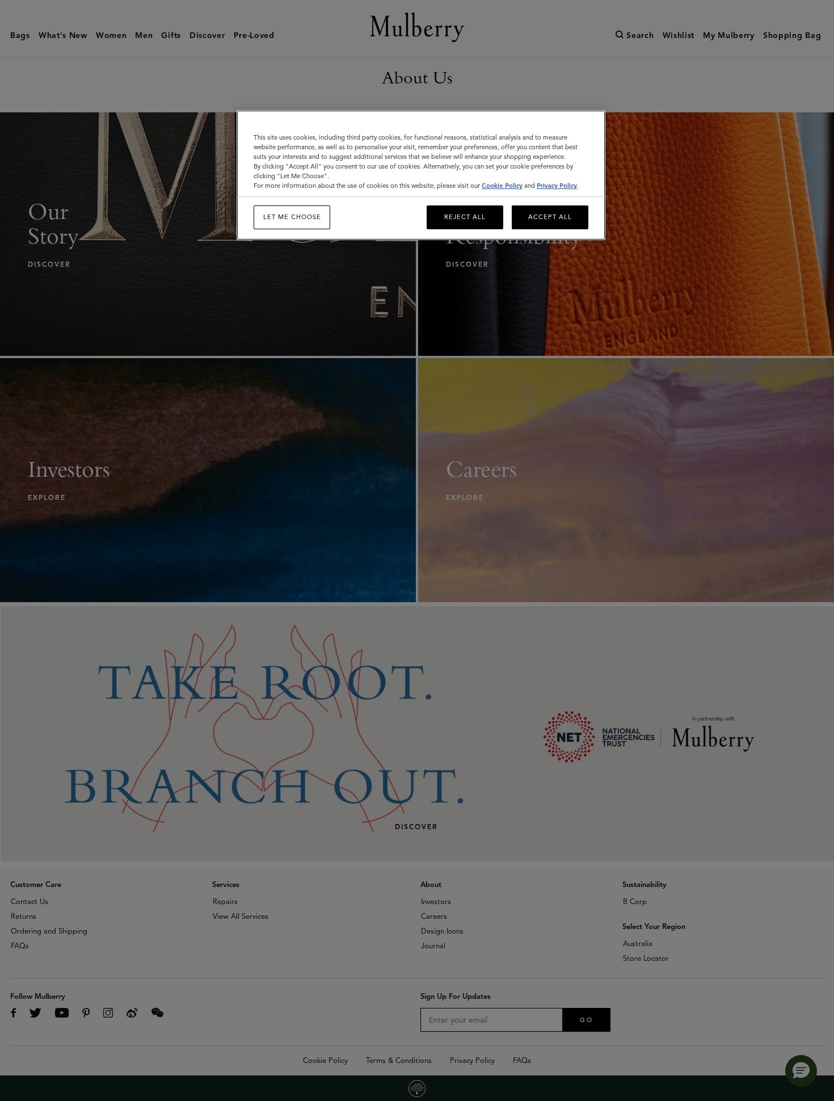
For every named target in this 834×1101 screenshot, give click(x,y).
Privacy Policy (557, 186)
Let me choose (292, 217)
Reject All (465, 217)
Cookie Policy (502, 186)
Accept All (550, 217)
